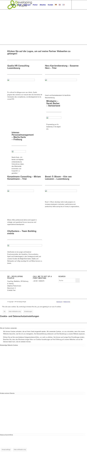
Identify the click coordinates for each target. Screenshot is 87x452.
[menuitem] (14, 4)
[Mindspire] (53, 118)
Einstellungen (28, 311)
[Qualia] (21, 80)
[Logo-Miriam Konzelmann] (20, 191)
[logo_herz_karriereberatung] (61, 80)
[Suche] (67, 4)
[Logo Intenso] (19, 152)
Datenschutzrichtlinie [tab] (6, 435)
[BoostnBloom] (61, 191)
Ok (4, 311)
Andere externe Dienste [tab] (7, 393)
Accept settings (6, 449)
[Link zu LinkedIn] (74, 4)
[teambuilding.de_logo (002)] (24, 246)
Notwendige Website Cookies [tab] (9, 345)
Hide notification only (15, 311)
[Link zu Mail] (78, 4)
